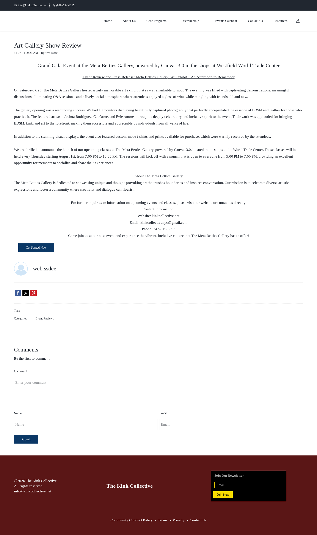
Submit (26, 439)
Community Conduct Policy (131, 520)
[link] (18, 293)
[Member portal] (298, 21)
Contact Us (198, 520)
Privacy (178, 520)
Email (163, 413)
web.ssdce (52, 52)
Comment (20, 371)
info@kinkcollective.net (32, 491)
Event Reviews (45, 318)
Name (18, 413)
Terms (162, 520)
